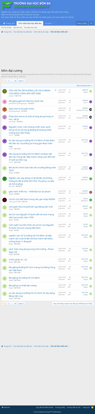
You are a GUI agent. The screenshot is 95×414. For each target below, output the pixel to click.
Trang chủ (86, 407)
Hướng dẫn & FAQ (74, 407)
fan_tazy (11, 186)
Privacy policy (60, 407)
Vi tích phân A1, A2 (18, 259)
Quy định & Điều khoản (44, 407)
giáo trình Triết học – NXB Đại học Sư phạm (30, 191)
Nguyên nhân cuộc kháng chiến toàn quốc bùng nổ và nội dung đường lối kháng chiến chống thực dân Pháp (30, 129)
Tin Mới (48, 23)
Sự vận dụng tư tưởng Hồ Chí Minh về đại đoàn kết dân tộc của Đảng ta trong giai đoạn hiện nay (32, 143)
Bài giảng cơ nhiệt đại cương (22, 285)
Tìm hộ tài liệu (6, 27)
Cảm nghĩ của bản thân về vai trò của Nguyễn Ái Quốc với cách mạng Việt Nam (31, 226)
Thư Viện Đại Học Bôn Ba (29, 23)
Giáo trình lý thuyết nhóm (21, 108)
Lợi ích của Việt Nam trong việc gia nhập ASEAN (32, 199)
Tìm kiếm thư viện (30, 27)
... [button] (11, 81)
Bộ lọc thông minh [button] (83, 85)
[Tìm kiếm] (91, 23)
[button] (53, 23)
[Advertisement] (47, 51)
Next (21, 81)
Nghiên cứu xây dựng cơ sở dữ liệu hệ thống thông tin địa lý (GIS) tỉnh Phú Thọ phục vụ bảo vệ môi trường (31, 181)
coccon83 (12, 122)
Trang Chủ (10, 23)
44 (15, 81)
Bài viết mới (17, 27)
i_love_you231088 (15, 202)
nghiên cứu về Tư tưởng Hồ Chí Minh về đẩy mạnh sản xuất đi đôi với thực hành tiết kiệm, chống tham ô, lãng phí (31, 238)
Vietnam (6, 407)
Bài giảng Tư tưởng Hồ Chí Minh (24, 277)
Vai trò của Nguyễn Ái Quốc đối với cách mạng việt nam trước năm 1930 (31, 216)
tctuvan (11, 96)
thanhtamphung (14, 111)
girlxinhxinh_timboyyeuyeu (18, 103)
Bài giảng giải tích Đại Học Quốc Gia (26, 101)
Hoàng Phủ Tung (82, 110)
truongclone (83, 193)
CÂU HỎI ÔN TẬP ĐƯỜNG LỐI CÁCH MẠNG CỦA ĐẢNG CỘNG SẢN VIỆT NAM (29, 92)
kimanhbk (84, 169)
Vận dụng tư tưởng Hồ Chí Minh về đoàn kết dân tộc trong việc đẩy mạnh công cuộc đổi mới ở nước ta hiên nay (32, 156)
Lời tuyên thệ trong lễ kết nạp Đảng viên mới (31, 206)
